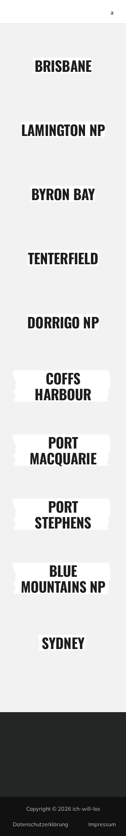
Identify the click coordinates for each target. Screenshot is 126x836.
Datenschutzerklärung (40, 824)
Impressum (102, 824)
